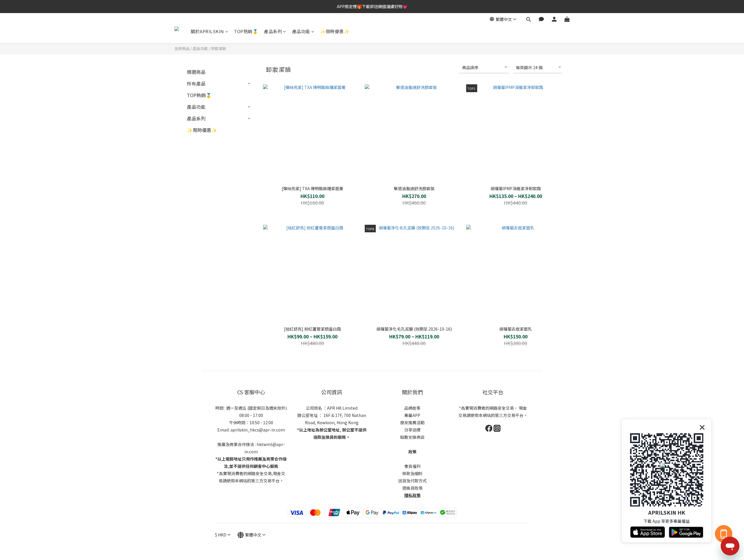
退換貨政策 (412, 488)
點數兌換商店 (412, 437)
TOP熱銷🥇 (246, 31)
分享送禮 (412, 430)
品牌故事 (412, 408)
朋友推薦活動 (412, 422)
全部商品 (181, 48)
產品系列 (273, 31)
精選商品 (196, 71)
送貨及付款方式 (412, 481)
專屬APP (412, 415)
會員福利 (412, 466)
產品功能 (301, 31)
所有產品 (196, 83)
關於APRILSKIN (207, 31)
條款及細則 (412, 473)
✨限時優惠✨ (334, 31)
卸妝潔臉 (218, 48)
